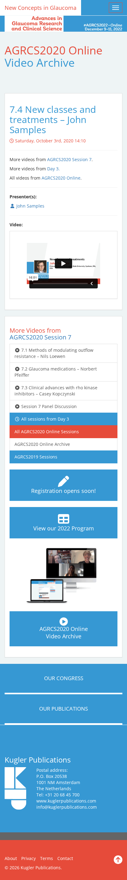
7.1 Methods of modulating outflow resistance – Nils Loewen (53, 353)
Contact (65, 858)
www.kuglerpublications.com (66, 801)
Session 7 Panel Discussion (48, 406)
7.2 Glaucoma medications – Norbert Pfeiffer (55, 372)
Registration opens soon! (63, 490)
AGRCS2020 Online (61, 178)
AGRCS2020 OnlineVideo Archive (63, 632)
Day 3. (53, 169)
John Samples (29, 206)
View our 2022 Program (63, 528)
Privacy (28, 858)
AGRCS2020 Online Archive (42, 444)
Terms (46, 858)
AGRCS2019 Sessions (35, 457)
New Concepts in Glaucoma (40, 7)
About (11, 858)
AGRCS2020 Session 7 (69, 159)
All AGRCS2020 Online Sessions (46, 431)
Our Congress (63, 678)
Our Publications (63, 708)
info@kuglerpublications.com (66, 807)
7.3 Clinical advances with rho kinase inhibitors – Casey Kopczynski (55, 391)
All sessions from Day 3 (44, 419)
